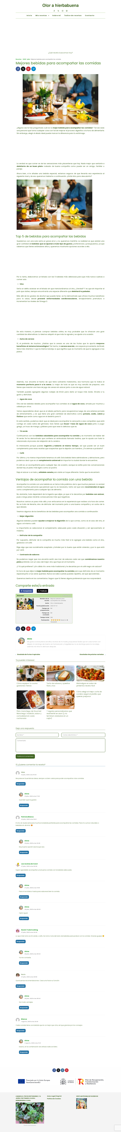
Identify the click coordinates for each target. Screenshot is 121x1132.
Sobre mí (56, 15)
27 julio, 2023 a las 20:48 (29, 932)
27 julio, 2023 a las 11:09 (32, 888)
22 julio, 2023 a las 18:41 (28, 819)
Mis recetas (41, 15)
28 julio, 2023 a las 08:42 (32, 954)
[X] (58, 11)
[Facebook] (54, 11)
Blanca (24, 1019)
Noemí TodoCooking (29, 930)
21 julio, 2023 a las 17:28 (32, 796)
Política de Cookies (54, 1099)
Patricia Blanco (27, 817)
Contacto (89, 15)
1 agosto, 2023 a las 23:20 (29, 1021)
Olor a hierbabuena (60, 5)
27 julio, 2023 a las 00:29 (29, 866)
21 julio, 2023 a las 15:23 (28, 775)
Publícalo (43, 591)
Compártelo (27, 591)
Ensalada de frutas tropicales (28, 654)
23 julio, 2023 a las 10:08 (32, 843)
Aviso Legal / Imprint (54, 1096)
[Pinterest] (67, 11)
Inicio (29, 15)
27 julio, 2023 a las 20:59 (29, 977)
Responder (21, 784)
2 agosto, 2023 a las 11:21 (32, 1043)
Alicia (29, 639)
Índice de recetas (73, 15)
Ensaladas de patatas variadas (92, 654)
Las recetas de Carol (29, 864)
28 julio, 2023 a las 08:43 (32, 909)
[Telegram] (33, 69)
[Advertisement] (60, 37)
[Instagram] (62, 11)
